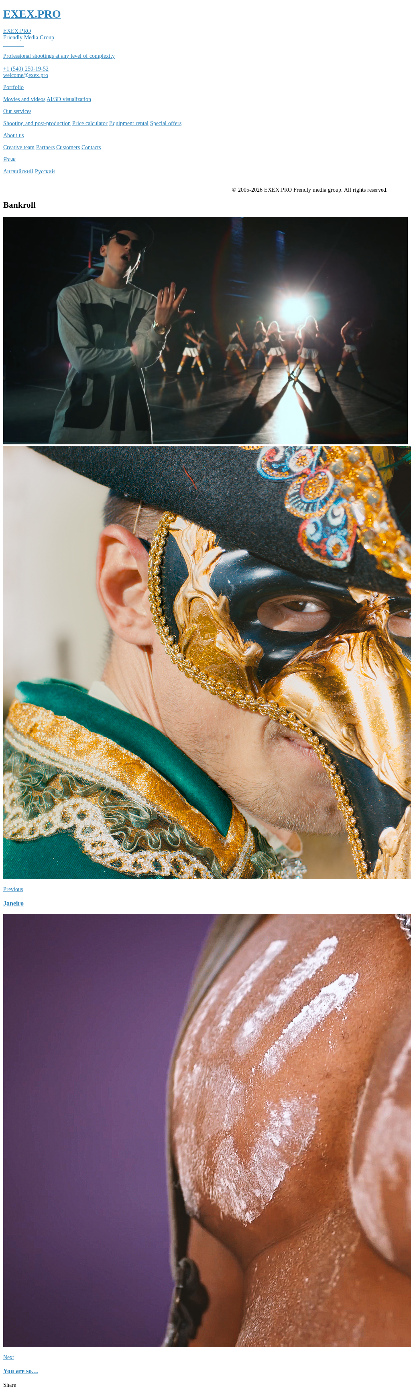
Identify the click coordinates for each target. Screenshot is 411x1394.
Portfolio (13, 87)
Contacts (91, 147)
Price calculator (90, 123)
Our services (17, 111)
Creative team (19, 147)
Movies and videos (24, 99)
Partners (45, 147)
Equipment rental (129, 123)
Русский (45, 171)
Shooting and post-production (37, 123)
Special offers (165, 123)
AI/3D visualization (69, 99)
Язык (9, 159)
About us (13, 135)
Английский (18, 171)
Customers (68, 147)
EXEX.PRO (32, 14)
